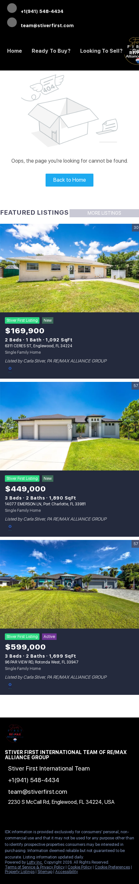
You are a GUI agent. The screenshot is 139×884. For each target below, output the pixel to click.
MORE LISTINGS (104, 213)
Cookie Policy (80, 867)
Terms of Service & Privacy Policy (35, 867)
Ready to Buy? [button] (51, 51)
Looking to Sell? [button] (101, 51)
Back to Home (69, 180)
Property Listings (20, 871)
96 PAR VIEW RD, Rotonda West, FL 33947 (42, 662)
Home (14, 51)
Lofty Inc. (35, 862)
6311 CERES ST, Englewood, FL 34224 (38, 346)
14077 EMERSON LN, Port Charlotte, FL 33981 (45, 504)
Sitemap (44, 871)
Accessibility (66, 871)
